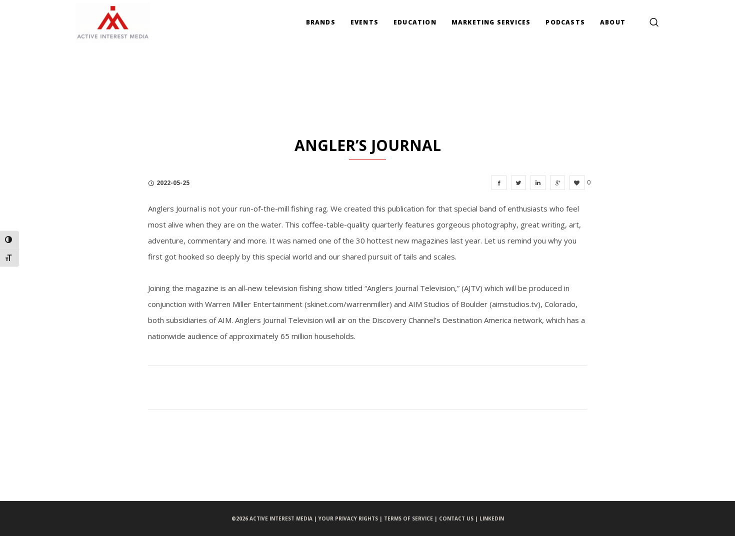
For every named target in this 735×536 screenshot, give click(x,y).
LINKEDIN (492, 518)
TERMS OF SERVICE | (411, 518)
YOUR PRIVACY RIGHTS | (351, 518)
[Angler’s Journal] (499, 182)
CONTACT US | (459, 518)
